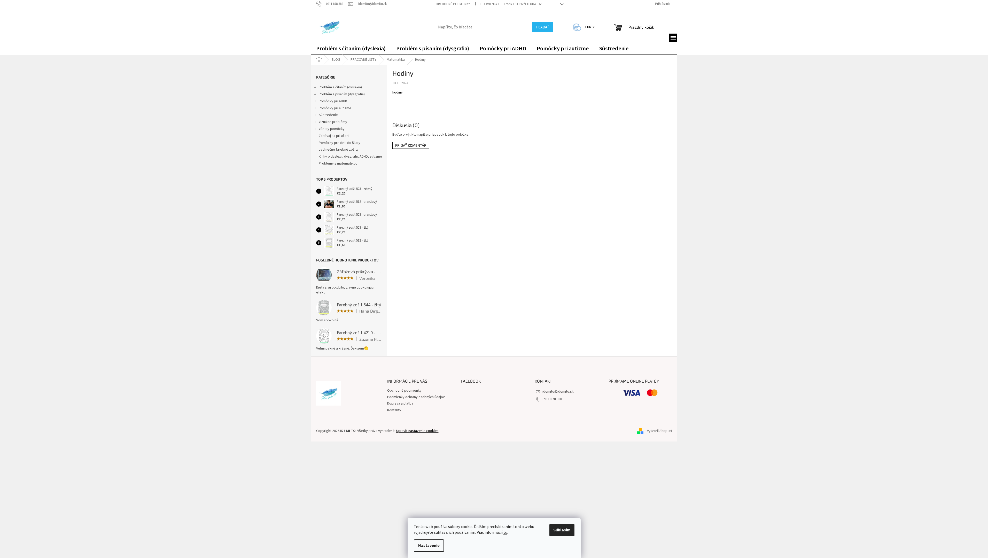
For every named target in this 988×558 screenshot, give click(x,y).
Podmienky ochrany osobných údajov (511, 4)
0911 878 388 (552, 399)
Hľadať (542, 27)
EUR (588, 27)
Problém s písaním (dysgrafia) (342, 94)
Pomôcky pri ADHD (333, 101)
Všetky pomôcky (332, 128)
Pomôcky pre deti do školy (339, 142)
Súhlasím (562, 530)
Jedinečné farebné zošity (339, 149)
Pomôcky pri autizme (335, 108)
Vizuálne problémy (333, 122)
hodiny (397, 92)
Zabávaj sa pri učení (334, 135)
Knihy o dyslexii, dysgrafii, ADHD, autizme (350, 156)
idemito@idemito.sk (558, 391)
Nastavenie (429, 545)
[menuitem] (351, 49)
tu (505, 532)
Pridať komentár (410, 145)
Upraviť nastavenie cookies (417, 430)
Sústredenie (328, 115)
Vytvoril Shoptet (659, 430)
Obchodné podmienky (453, 4)
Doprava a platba (400, 403)
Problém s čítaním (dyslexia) (340, 87)
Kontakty (394, 410)
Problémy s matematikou (338, 163)
